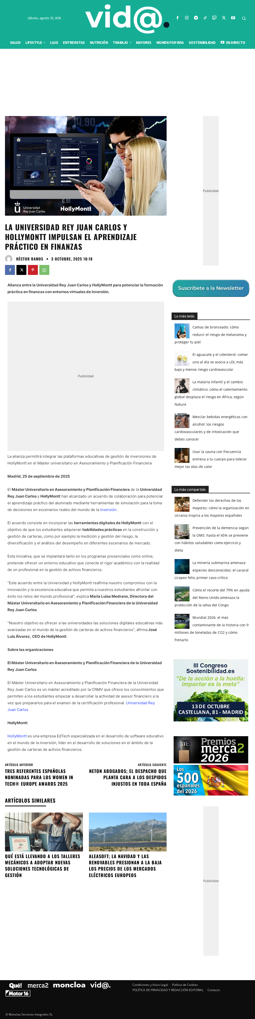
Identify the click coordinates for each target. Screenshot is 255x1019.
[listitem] (127, 497)
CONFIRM (93, 582)
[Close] (213, 429)
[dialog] (127, 509)
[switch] (189, 508)
